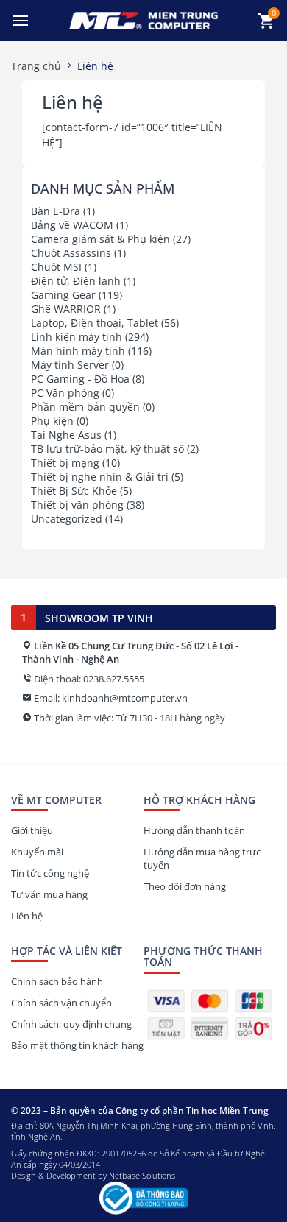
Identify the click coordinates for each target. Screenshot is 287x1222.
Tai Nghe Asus (66, 435)
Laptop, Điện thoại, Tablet (94, 323)
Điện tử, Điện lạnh (76, 281)
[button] (20, 20)
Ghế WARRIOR (66, 309)
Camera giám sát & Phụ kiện (100, 239)
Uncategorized (66, 519)
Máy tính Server (70, 365)
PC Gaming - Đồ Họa (80, 379)
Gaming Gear (63, 295)
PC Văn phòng (65, 393)
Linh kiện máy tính (76, 337)
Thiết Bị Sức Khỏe (74, 491)
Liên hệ (72, 102)
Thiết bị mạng (65, 463)
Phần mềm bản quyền (85, 407)
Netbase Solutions (142, 1175)
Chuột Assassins (71, 253)
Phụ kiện (52, 421)
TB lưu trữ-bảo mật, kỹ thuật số (107, 449)
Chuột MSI (56, 267)
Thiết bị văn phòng (77, 505)
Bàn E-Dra (55, 211)
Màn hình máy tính (78, 351)
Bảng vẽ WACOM (72, 225)
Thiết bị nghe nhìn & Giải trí (100, 477)
